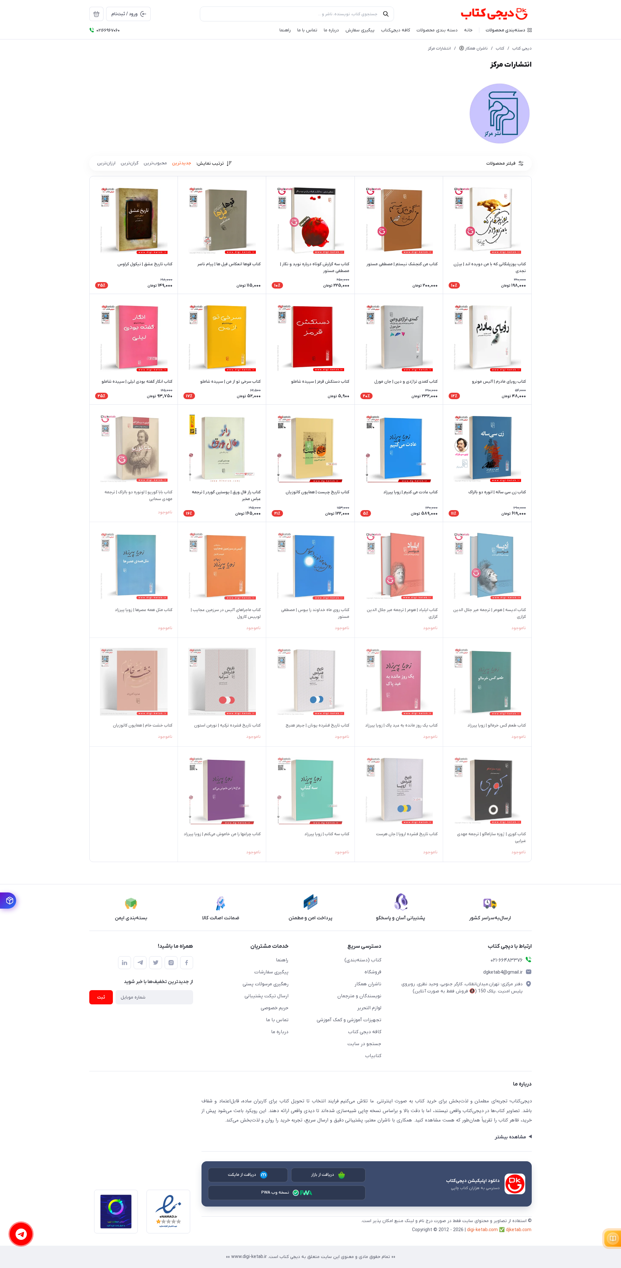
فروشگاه (373, 972)
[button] (509, 30)
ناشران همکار (367, 984)
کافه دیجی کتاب (364, 1032)
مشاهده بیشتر (510, 1137)
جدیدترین (181, 163)
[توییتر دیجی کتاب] (155, 962)
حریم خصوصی (275, 1008)
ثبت (101, 997)
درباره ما (280, 1032)
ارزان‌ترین (106, 163)
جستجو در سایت (364, 1044)
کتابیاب (373, 1056)
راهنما (282, 960)
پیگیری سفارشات (271, 972)
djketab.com (518, 1230)
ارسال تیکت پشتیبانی (267, 996)
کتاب (500, 48)
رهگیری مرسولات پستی (266, 984)
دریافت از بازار (322, 1174)
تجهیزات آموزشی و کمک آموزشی (349, 1020)
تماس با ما (277, 1020)
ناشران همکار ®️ (473, 48)
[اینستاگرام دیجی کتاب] (171, 962)
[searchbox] (297, 13)
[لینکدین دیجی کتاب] (124, 962)
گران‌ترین (129, 163)
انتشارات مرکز (439, 48)
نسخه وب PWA (275, 1192)
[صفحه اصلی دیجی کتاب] (487, 14)
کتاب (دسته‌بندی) (362, 960)
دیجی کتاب (522, 48)
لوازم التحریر (369, 1008)
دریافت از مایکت (242, 1174)
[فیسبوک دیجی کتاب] (186, 962)
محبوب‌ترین (155, 163)
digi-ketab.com (482, 1230)
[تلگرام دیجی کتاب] (140, 962)
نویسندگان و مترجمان (359, 996)
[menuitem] (96, 14)
